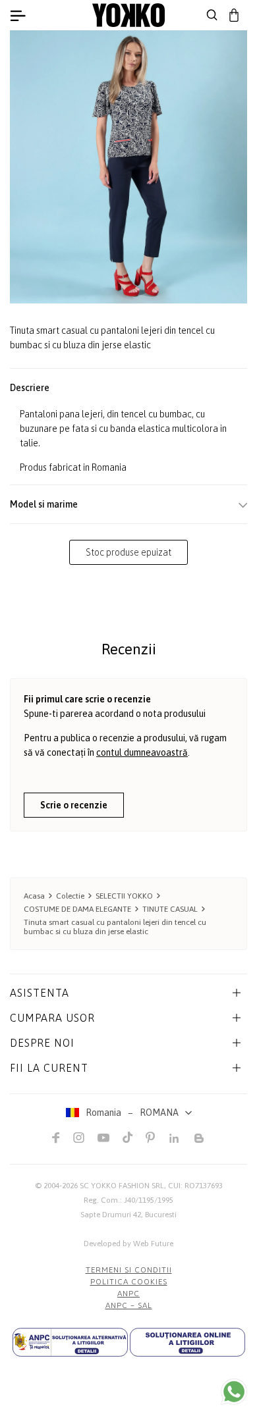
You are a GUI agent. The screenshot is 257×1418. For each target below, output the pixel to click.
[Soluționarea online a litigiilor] (187, 1342)
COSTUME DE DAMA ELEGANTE (77, 909)
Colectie (70, 896)
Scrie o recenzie (73, 805)
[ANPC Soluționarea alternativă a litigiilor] (70, 1342)
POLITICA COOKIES (128, 1281)
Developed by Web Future (128, 1243)
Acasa (34, 896)
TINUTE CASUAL (170, 909)
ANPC (128, 1293)
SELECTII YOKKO (124, 896)
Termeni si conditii (129, 1269)
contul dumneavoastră (142, 752)
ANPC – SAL (128, 1305)
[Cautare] (212, 15)
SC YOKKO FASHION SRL (122, 1185)
